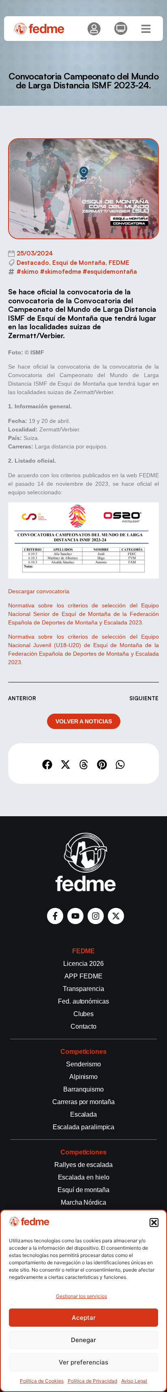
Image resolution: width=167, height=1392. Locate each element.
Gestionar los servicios (81, 1296)
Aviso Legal (134, 1381)
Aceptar (84, 1317)
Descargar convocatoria (38, 591)
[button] (154, 1222)
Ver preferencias (83, 1362)
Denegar (83, 1340)
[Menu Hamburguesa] (146, 29)
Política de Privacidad (92, 1381)
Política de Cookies (42, 1381)
